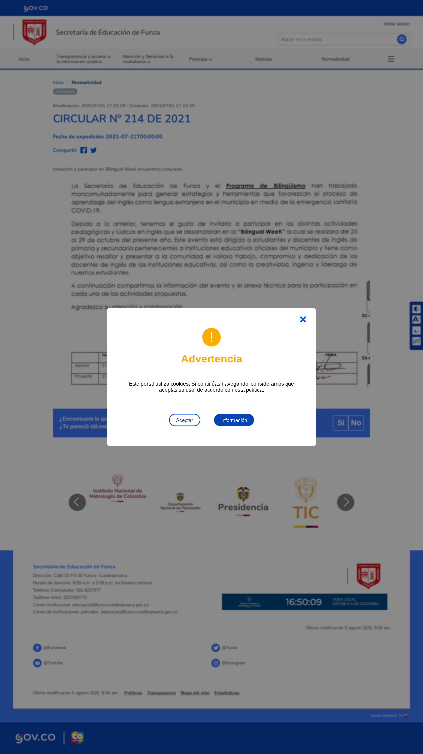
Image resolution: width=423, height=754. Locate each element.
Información (234, 420)
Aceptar (184, 420)
